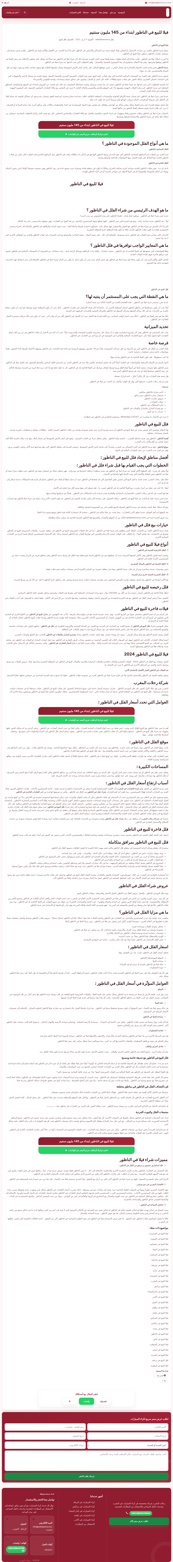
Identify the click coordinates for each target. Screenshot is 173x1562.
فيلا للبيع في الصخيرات (158, 1233)
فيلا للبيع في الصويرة (159, 1238)
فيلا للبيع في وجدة (160, 1328)
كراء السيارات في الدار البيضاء (82, 1511)
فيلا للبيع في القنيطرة (159, 1344)
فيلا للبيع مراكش (161, 1286)
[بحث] (25, 12)
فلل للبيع (62, 39)
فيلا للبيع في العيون (159, 1302)
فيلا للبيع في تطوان (160, 1307)
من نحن (113, 12)
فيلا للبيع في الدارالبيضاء (158, 1291)
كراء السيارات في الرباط (84, 1502)
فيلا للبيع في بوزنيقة (159, 1265)
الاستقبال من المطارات (85, 1524)
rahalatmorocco (102, 39)
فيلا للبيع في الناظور (159, 1334)
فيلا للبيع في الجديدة (159, 1355)
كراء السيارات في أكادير (84, 1519)
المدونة (94, 12)
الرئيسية (121, 12)
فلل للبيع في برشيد (160, 1360)
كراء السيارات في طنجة (84, 1515)
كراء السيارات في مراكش (84, 1506)
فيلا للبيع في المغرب (159, 1281)
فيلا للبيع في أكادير (160, 1297)
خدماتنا (86, 12)
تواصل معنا (103, 12)
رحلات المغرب (154, 479)
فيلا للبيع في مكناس (159, 1323)
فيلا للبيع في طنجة (160, 1312)
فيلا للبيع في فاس (160, 1339)
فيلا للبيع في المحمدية (159, 1276)
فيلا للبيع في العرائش (159, 1318)
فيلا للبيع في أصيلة (160, 1249)
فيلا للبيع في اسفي (160, 1349)
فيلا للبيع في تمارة (160, 1270)
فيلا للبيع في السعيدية (158, 1254)
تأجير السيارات (75, 12)
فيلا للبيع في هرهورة (159, 1365)
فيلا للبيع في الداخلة (159, 1260)
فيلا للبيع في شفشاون (159, 1244)
